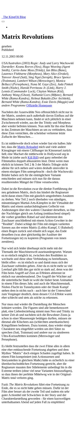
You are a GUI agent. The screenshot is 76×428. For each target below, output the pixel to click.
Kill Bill (33, 157)
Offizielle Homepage (39, 105)
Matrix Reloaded (27, 147)
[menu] (3, 21)
